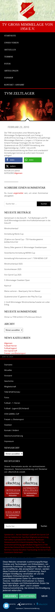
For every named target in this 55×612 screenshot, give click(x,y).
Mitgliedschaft (10, 386)
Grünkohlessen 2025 (12, 269)
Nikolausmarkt (10, 542)
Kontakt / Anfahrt (11, 430)
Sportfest (25, 537)
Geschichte (8, 381)
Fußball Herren (10, 345)
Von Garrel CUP (10, 350)
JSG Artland (20, 542)
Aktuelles (8, 370)
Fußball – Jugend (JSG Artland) (16, 408)
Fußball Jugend (10, 348)
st (43, 545)
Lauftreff (32, 534)
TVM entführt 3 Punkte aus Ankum (27, 317)
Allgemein (18, 173)
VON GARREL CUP (11, 414)
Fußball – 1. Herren (12, 403)
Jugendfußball (27, 545)
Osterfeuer (31, 539)
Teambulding (32, 550)
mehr (44, 596)
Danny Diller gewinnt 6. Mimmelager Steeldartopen (25, 247)
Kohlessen (40, 539)
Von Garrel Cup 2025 (12, 274)
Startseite (8, 364)
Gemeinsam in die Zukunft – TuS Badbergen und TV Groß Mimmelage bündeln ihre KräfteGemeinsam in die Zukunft (27, 220)
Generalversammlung (12, 545)
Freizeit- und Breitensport (15, 353)
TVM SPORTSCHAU (12, 392)
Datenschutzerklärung (13, 436)
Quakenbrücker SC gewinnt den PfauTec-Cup (23, 296)
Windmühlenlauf (11, 228)
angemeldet (18, 193)
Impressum (9, 441)
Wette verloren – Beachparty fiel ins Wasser (22, 291)
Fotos (6, 397)
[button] (14, 159)
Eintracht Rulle (19, 547)
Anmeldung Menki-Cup (14, 234)
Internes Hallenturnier (13, 537)
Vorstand (8, 375)
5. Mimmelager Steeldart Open (17, 280)
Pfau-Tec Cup (39, 542)
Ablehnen (10, 596)
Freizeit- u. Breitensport (14, 419)
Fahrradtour (9, 539)
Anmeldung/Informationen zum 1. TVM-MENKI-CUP (26, 258)
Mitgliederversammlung (39, 537)
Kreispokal (29, 542)
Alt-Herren (42, 550)
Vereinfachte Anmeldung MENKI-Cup (19, 253)
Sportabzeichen (20, 539)
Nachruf (7, 285)
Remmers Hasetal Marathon (15, 550)
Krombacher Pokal (32, 547)
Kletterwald (18, 552)
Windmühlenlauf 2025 (13, 264)
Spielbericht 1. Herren (12, 534)
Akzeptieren (27, 596)
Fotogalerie (37, 545)
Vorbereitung (45, 547)
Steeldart (8, 425)
